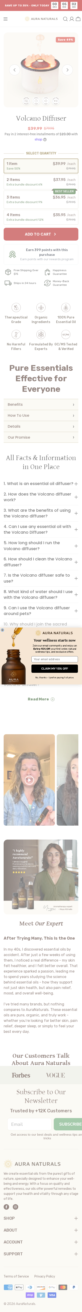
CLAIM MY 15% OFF (54, 669)
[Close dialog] (2, 630)
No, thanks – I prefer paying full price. (54, 677)
